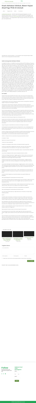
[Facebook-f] (3, 373)
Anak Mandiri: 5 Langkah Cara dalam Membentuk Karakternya (18, 239)
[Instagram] (1, 373)
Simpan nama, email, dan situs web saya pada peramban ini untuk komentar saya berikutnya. (17, 258)
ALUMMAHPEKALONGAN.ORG (6, 14)
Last (18, 374)
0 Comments (20, 11)
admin (4, 11)
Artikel (15, 11)
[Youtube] (5, 373)
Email (16, 376)
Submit (17, 380)
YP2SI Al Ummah (9, 1)
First (15, 374)
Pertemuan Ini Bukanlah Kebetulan (29, 238)
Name (16, 371)
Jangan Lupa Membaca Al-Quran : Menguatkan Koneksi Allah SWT (7, 239)
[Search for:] (23, 1)
